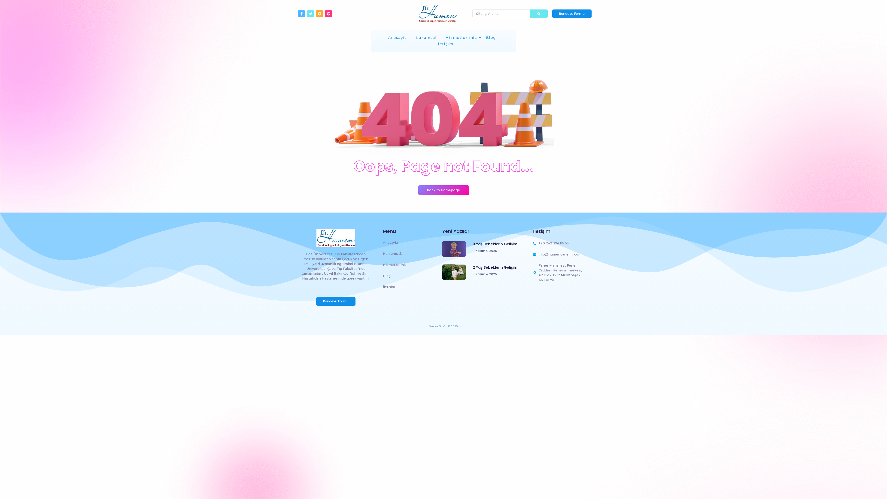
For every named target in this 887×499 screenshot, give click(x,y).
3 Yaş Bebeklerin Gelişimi (495, 244)
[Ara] (539, 13)
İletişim (445, 44)
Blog (491, 37)
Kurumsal (426, 37)
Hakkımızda (393, 254)
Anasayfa (397, 37)
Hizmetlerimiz (461, 37)
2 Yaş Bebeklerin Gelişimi (495, 267)
